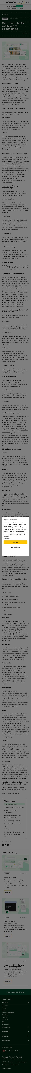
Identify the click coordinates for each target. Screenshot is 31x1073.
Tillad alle (15, 542)
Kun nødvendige (15, 547)
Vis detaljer (6, 538)
